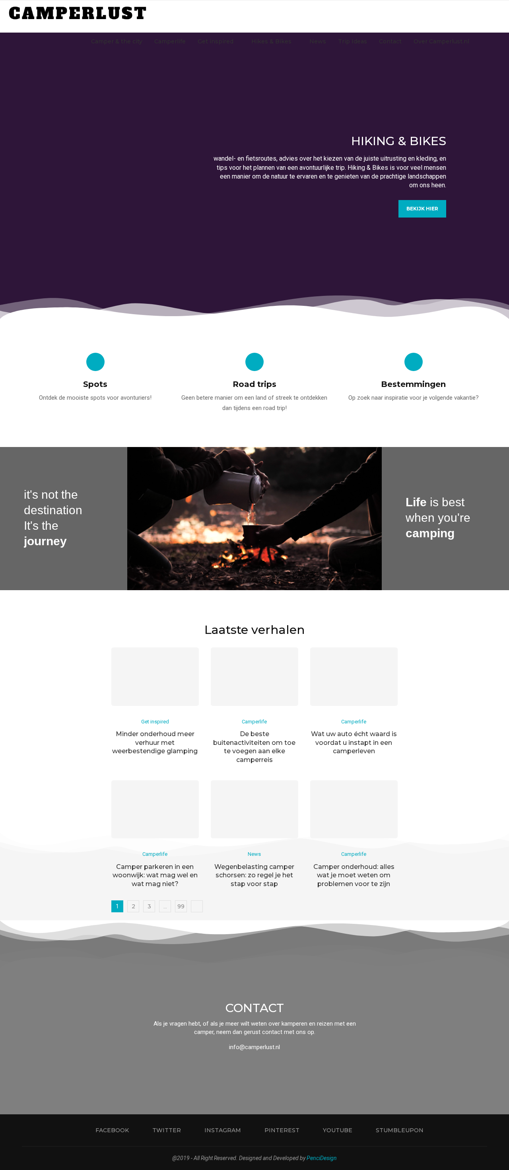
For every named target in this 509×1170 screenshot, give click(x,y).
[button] (14, 175)
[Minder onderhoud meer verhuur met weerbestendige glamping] (155, 676)
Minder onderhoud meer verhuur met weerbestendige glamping (155, 742)
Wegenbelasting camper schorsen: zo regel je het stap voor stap (254, 875)
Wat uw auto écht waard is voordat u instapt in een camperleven (354, 742)
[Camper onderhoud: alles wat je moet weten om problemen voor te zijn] (354, 809)
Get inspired (215, 41)
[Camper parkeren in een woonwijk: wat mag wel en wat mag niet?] (155, 809)
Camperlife (170, 41)
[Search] (497, 41)
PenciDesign (322, 1158)
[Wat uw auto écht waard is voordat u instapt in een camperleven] (354, 676)
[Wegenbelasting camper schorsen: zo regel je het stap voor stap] (254, 809)
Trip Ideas (352, 41)
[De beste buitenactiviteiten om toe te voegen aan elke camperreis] (254, 676)
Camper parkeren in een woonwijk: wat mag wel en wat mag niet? (155, 875)
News (317, 41)
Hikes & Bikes (271, 41)
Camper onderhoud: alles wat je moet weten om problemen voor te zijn (353, 875)
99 (181, 906)
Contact (390, 41)
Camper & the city (116, 41)
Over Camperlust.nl (441, 41)
